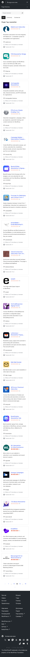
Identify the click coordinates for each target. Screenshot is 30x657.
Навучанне (5, 608)
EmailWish (14, 529)
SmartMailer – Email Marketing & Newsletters (16, 223)
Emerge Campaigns (17, 472)
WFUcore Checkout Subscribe (17, 388)
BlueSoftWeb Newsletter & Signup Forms (17, 167)
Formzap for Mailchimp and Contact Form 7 (18, 196)
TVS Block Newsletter (18, 501)
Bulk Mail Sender (16, 362)
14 (14, 584)
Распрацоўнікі (6, 613)
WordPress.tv (6, 616)
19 (25, 584)
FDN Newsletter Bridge (18, 54)
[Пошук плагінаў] (22, 12)
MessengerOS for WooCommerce (16, 556)
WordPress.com (7, 621)
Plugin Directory (6, 7)
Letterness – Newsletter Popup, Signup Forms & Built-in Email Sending (18, 334)
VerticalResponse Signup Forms (16, 304)
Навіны (4, 598)
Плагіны (18, 600)
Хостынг (4, 600)
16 (20, 584)
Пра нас (4, 595)
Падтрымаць (20, 613)
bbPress (5, 626)
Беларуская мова (10, 636)
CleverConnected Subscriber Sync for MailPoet (17, 252)
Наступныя (15, 587)
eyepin (13, 279)
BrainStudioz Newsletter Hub (16, 417)
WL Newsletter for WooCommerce (17, 446)
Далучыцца (19, 608)
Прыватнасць (5, 603)
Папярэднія (5, 583)
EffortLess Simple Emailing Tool (17, 111)
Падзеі (18, 611)
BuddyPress (6, 629)
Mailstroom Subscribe (18, 27)
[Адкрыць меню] (27, 2)
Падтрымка (5, 611)
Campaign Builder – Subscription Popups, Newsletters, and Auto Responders (18, 138)
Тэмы (17, 598)
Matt (4, 624)
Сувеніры (19, 616)
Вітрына (18, 595)
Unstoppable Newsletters (15, 84)
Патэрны (18, 603)
